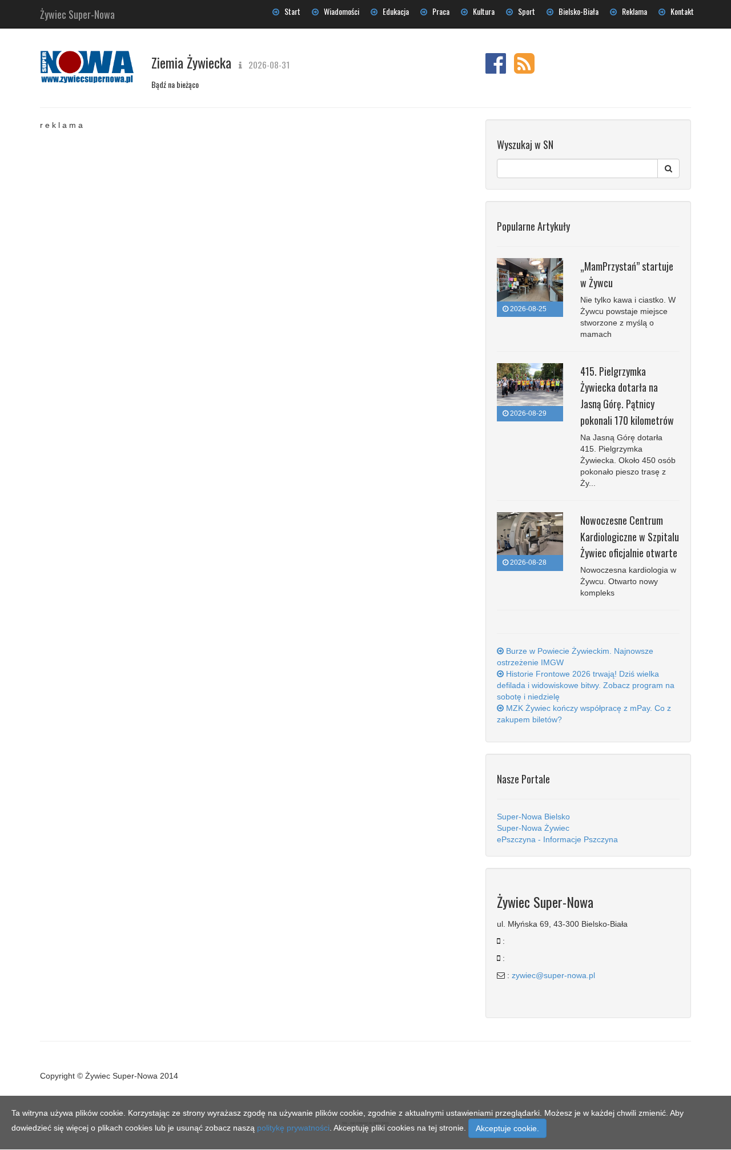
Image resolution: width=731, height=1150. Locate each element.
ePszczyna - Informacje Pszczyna (557, 839)
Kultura (481, 11)
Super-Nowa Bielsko (533, 816)
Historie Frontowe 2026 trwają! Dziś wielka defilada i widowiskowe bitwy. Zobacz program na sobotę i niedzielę (585, 685)
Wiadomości (339, 11)
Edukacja (393, 11)
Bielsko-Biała (576, 11)
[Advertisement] (254, 202)
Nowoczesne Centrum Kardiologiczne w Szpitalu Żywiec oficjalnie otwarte (629, 537)
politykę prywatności (293, 1127)
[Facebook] (495, 69)
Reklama (632, 11)
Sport (524, 11)
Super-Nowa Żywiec (533, 828)
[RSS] (524, 69)
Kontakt (679, 11)
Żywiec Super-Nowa (77, 12)
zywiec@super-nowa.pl (553, 975)
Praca (438, 11)
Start (289, 11)
